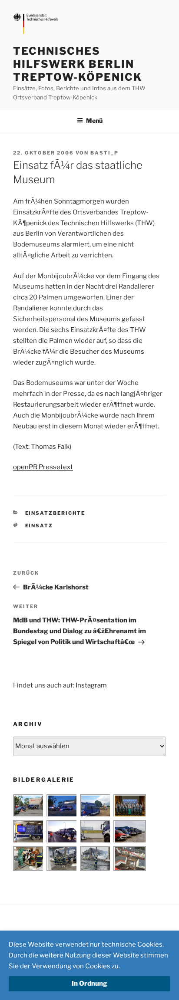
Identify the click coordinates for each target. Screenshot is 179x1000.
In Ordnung (89, 983)
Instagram (91, 685)
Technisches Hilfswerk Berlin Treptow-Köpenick (77, 64)
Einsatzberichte (55, 513)
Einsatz (39, 526)
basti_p (104, 153)
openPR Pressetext (43, 467)
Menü (94, 120)
